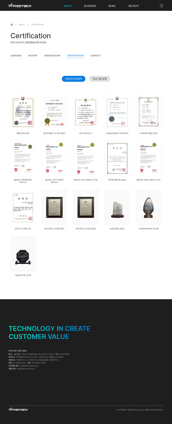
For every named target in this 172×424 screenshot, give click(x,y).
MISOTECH (26, 4)
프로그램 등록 (100, 78)
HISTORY (32, 55)
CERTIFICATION (75, 55)
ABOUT (68, 5)
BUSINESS (90, 5)
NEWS (111, 5)
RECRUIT (133, 5)
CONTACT (95, 55)
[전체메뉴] (161, 6)
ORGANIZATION (52, 55)
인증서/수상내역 (73, 78)
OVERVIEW (15, 55)
